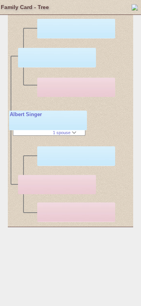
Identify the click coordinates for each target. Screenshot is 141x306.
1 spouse (62, 132)
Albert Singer (26, 114)
